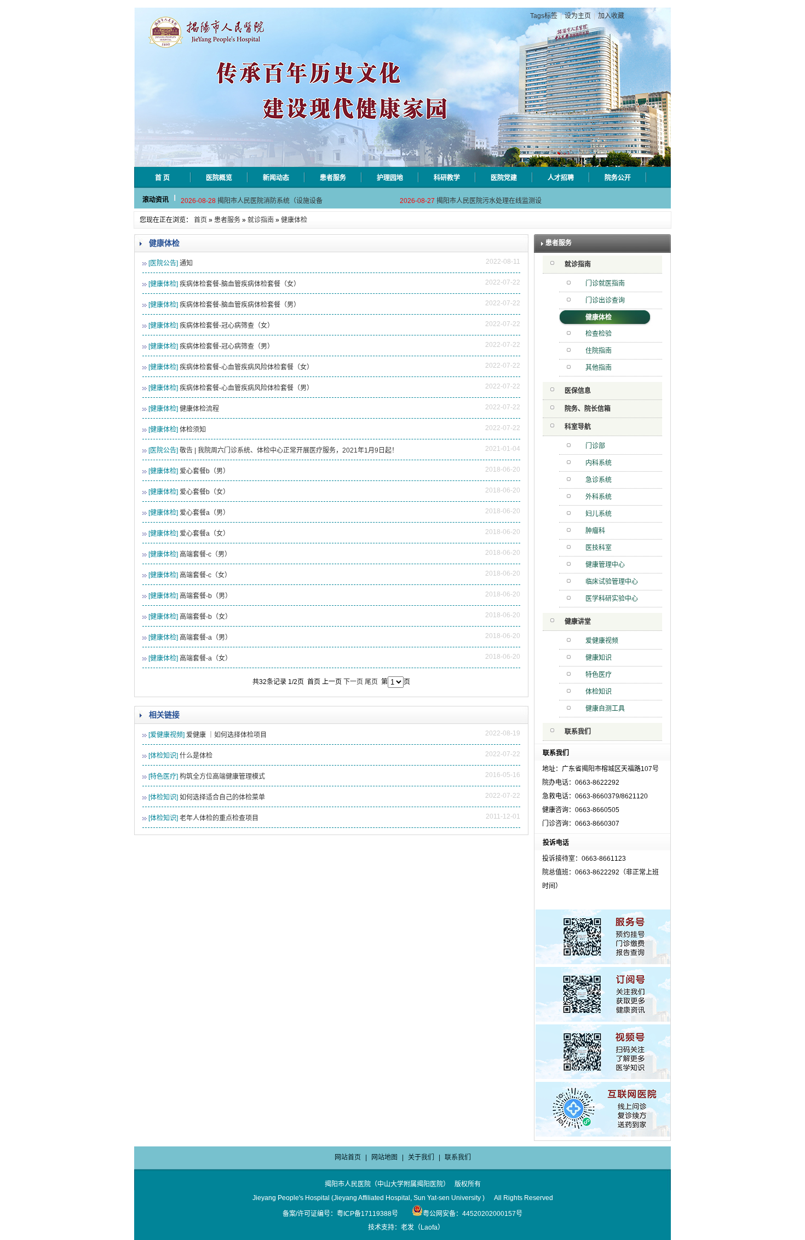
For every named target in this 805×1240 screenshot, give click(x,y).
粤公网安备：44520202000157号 (472, 1214)
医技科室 (598, 548)
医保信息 (578, 391)
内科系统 (598, 463)
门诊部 (595, 446)
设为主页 (578, 16)
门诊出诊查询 (605, 300)
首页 (200, 220)
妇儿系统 (598, 514)
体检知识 (598, 692)
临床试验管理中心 (611, 582)
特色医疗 (598, 675)
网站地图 (384, 1157)
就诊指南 (261, 220)
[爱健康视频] (166, 735)
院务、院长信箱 (588, 409)
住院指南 (598, 351)
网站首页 (348, 1157)
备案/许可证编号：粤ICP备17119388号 (340, 1214)
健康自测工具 (605, 708)
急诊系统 (598, 480)
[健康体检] (163, 284)
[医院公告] (163, 263)
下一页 (353, 682)
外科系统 (598, 497)
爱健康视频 (601, 641)
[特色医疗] (163, 776)
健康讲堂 (578, 621)
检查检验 (598, 334)
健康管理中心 (605, 565)
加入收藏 (611, 16)
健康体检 (294, 220)
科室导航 (578, 427)
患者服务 (227, 220)
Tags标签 (543, 16)
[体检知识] (163, 756)
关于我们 (421, 1157)
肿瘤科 (595, 531)
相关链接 (164, 714)
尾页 (371, 682)
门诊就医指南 (605, 283)
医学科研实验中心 (611, 598)
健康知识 (598, 658)
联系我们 (578, 731)
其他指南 (598, 368)
